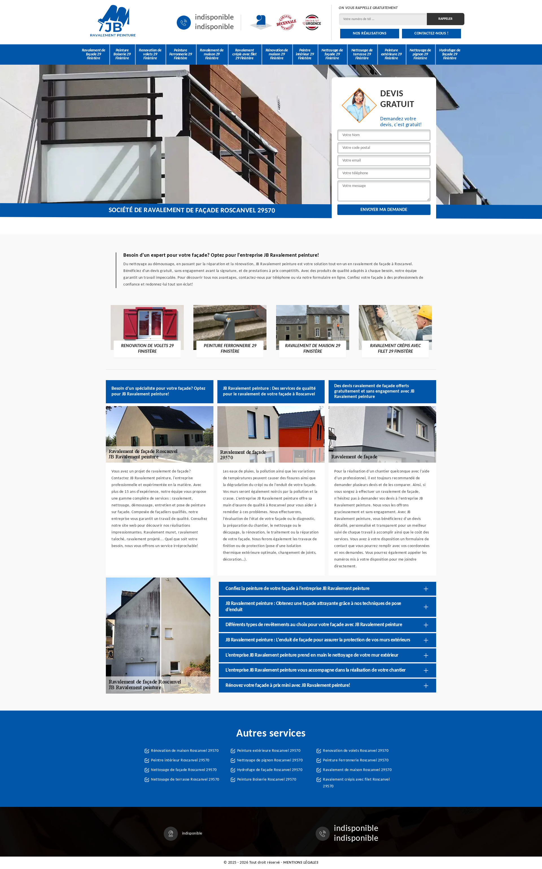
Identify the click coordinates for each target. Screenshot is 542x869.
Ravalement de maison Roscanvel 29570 (357, 770)
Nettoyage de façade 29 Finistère (332, 54)
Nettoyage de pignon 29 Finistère (420, 54)
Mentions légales (300, 863)
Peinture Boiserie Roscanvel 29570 (266, 779)
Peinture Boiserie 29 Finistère (122, 54)
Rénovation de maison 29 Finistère (277, 54)
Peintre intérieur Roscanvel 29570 (180, 760)
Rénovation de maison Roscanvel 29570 (184, 751)
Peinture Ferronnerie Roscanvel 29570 (355, 760)
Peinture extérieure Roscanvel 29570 (269, 751)
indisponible (214, 17)
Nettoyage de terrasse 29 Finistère (362, 54)
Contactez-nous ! (431, 33)
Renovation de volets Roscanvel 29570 (355, 751)
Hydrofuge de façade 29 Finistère (449, 54)
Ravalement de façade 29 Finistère (93, 54)
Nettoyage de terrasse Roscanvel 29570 (185, 779)
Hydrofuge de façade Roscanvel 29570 (270, 770)
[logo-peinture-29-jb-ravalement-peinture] (113, 22)
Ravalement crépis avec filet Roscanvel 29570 (356, 783)
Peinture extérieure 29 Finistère (391, 54)
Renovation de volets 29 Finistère (150, 54)
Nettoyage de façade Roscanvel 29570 (184, 770)
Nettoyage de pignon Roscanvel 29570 (270, 760)
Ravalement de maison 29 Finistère (211, 54)
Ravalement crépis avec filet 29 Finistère (244, 54)
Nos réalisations (369, 33)
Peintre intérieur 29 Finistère (305, 54)
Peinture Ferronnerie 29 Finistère (180, 54)
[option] (147, 331)
